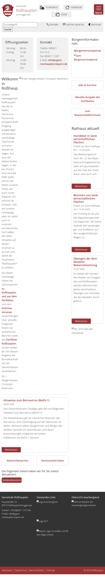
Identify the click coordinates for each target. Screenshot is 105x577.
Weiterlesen (11, 449)
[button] (98, 9)
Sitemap (51, 570)
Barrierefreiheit (37, 570)
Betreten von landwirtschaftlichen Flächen (85, 198)
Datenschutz (21, 570)
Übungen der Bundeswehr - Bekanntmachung (85, 262)
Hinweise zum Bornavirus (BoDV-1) (26, 400)
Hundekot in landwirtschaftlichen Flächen (85, 139)
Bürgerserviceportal (87, 50)
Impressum (7, 570)
